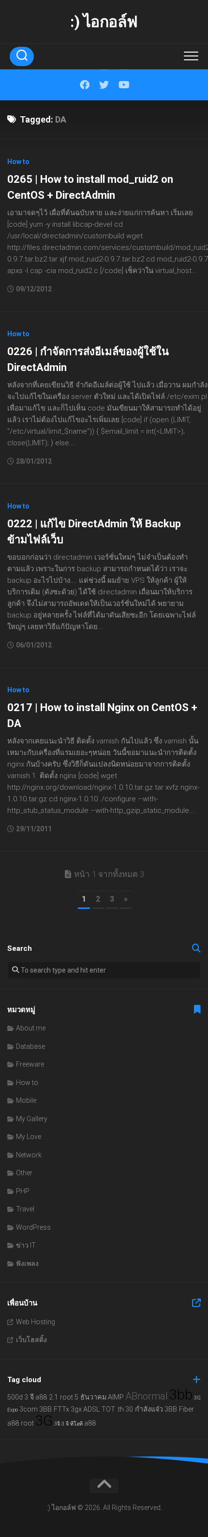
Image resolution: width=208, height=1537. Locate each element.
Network (29, 1155)
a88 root (20, 1423)
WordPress (33, 1227)
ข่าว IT (26, 1245)
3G (44, 1421)
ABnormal (146, 1396)
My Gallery (31, 1119)
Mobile (26, 1100)
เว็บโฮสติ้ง (31, 1340)
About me (30, 1028)
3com (28, 1409)
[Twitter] (104, 84)
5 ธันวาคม (90, 1397)
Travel (25, 1209)
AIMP (116, 1397)
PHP (23, 1191)
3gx (76, 1409)
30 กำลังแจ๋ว (144, 1409)
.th (120, 1409)
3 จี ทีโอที (72, 1424)
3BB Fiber (179, 1409)
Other (24, 1173)
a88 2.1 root (54, 1397)
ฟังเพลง (27, 1263)
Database (30, 1046)
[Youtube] (123, 84)
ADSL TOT (99, 1409)
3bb (181, 1394)
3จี (57, 1424)
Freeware (30, 1064)
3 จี (29, 1397)
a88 (90, 1423)
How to (18, 161)
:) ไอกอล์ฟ (104, 22)
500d (15, 1397)
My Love (28, 1136)
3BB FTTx (54, 1409)
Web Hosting (35, 1322)
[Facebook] (84, 84)
